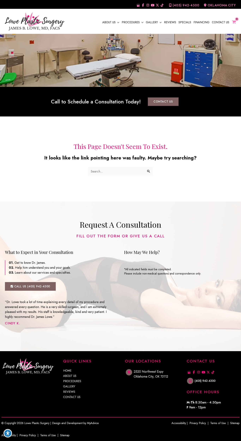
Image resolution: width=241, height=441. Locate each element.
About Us (69, 376)
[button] (117, 22)
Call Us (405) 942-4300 (31, 286)
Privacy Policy (28, 435)
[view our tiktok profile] (162, 5)
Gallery (69, 386)
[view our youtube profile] (152, 5)
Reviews (69, 392)
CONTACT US (163, 102)
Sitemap (64, 435)
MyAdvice (93, 423)
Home (67, 371)
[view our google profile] (138, 5)
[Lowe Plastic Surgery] (34, 21)
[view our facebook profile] (143, 5)
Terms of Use (48, 435)
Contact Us (71, 397)
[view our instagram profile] (147, 5)
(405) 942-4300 (186, 5)
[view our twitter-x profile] (157, 5)
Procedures (72, 381)
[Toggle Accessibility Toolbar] (8, 433)
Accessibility (178, 423)
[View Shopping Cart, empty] (235, 22)
